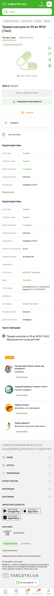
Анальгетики (26, 21)
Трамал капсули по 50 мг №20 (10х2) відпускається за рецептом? (28, 338)
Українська (9, 543)
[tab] (9, 37)
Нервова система (11, 21)
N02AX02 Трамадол (31, 272)
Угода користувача (9, 551)
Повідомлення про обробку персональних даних (21, 556)
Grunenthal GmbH (30, 304)
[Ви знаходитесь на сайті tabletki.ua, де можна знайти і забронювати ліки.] (14, 4)
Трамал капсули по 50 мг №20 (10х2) (24, 29)
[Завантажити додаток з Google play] (11, 511)
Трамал (47, 21)
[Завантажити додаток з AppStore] (31, 511)
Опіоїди (38, 21)
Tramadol (27, 280)
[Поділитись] (49, 59)
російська (25, 543)
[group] (27, 99)
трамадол (27, 169)
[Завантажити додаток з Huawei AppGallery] (11, 517)
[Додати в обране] (49, 48)
